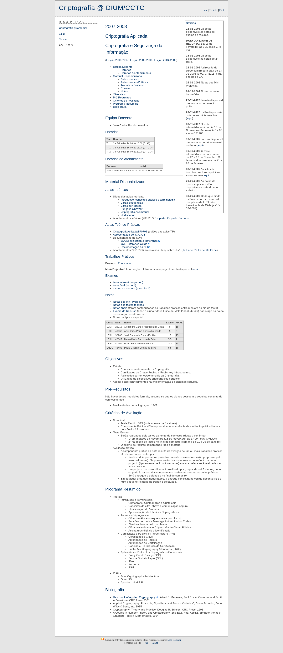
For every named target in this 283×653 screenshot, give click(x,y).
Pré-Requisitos (122, 97)
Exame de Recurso (124, 310)
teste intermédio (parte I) (128, 282)
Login (205, 10)
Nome (127, 322)
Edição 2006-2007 (117, 60)
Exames (126, 88)
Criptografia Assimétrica (135, 211)
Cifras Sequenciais (132, 202)
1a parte (160, 218)
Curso (109, 322)
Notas (124, 91)
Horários (126, 69)
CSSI (62, 33)
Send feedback (174, 640)
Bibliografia (119, 106)
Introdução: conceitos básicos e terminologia (148, 199)
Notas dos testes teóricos (128, 304)
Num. (118, 322)
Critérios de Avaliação (126, 100)
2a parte (172, 218)
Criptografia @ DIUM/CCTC (102, 7)
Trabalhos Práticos (132, 85)
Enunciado (124, 263)
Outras (63, 39)
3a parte (184, 218)
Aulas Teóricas (129, 79)
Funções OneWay (131, 208)
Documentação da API (134, 246)
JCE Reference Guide (134, 243)
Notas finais (120, 307)
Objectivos (119, 94)
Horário (117, 139)
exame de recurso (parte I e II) (131, 288)
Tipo (108, 139)
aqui (189, 118)
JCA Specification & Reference (139, 240)
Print (221, 10)
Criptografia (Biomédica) (74, 27)
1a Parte (188, 250)
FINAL (179, 322)
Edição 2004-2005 (165, 60)
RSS (146, 643)
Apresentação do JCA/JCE (129, 234)
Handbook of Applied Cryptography (134, 597)
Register (213, 10)
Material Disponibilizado (127, 75)
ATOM (155, 643)
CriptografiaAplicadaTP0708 (130, 231)
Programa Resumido (125, 103)
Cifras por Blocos (131, 205)
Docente (111, 166)
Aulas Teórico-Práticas (134, 82)
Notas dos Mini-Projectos (128, 301)
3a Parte (211, 250)
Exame (170, 322)
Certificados (128, 215)
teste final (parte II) (124, 285)
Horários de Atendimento (136, 72)
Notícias (191, 22)
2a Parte (199, 250)
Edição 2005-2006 (141, 60)
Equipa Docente (122, 66)
